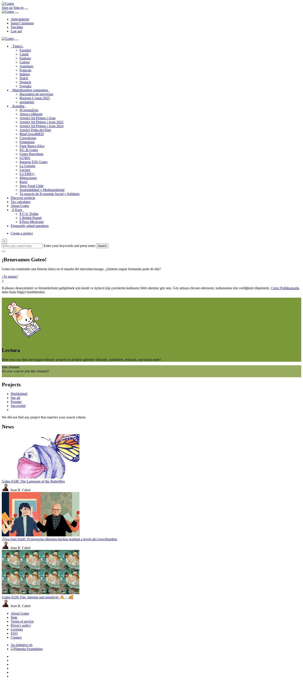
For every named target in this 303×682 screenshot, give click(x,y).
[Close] (16, 13)
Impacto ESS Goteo (33, 162)
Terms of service (22, 621)
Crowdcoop (28, 138)
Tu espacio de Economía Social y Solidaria (49, 194)
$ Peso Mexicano (32, 222)
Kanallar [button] (19, 106)
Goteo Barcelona (31, 154)
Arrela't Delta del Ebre (35, 130)
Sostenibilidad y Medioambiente (42, 190)
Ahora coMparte (31, 114)
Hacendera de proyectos (36, 94)
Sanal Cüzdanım (22, 23)
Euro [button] (18, 210)
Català (24, 54)
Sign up (7, 8)
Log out (16, 31)
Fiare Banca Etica (32, 146)
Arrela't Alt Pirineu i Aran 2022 (41, 122)
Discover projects (23, 198)
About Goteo (20, 206)
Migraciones (28, 178)
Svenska (25, 86)
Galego (25, 62)
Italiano (25, 74)
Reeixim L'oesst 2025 (35, 98)
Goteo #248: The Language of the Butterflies (33, 481)
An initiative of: (22, 645)
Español (25, 50)
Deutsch (25, 82)
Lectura (25, 170)
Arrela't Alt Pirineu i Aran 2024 (41, 126)
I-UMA (25, 158)
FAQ (14, 633)
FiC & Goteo (29, 150)
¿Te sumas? (10, 276)
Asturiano (26, 66)
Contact (16, 637)
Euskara (25, 58)
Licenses (17, 629)
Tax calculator (20, 202)
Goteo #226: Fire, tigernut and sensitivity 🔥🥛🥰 (37, 597)
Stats (14, 617)
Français (25, 70)
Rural (23, 182)
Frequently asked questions (30, 226)
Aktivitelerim (20, 19)
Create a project (22, 233)
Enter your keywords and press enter (69, 246)
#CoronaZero (29, 110)
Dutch (24, 78)
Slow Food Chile (31, 186)
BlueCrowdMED (32, 134)
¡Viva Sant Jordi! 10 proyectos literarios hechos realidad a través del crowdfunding (59, 539)
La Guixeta (27, 166)
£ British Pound (30, 218)
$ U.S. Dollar (29, 214)
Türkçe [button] (18, 46)
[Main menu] (26, 9)
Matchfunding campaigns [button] (31, 90)
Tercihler (17, 27)
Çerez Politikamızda (285, 288)
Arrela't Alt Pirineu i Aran (37, 118)
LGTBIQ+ (27, 174)
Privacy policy (21, 625)
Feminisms (27, 142)
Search (102, 246)
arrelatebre (27, 102)
